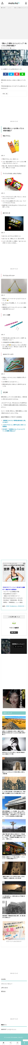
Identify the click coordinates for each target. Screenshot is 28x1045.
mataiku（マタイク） (18, 1037)
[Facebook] (5, 74)
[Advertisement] (14, 23)
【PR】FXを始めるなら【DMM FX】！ (16, 606)
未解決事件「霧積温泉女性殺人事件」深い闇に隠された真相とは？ (13, 916)
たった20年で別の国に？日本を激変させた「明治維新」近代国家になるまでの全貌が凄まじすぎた (13, 792)
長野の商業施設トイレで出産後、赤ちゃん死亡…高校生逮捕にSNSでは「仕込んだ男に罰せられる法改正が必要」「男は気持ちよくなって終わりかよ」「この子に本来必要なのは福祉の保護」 (13, 814)
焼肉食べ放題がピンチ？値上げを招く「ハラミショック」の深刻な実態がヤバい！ (13, 857)
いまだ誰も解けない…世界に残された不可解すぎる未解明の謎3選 (13, 896)
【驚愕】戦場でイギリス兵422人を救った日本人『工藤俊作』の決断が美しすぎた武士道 (13, 877)
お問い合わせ (4, 987)
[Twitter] (11, 74)
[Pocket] (16, 74)
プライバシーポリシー (6, 983)
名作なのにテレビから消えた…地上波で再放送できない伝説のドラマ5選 (13, 753)
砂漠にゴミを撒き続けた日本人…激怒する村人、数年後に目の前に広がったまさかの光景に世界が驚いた (13, 733)
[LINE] (22, 74)
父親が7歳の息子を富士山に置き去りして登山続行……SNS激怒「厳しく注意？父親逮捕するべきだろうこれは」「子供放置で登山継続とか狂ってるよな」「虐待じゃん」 (14, 836)
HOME (3, 7)
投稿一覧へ (13, 632)
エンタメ (9, 7)
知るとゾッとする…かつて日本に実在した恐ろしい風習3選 (13, 772)
